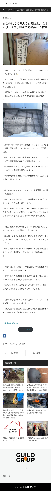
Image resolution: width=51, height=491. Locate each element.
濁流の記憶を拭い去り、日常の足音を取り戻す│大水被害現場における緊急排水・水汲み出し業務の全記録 (13, 414)
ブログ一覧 (25, 329)
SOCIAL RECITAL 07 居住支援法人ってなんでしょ (13, 439)
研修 (23, 344)
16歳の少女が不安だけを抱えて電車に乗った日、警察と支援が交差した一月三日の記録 (37, 387)
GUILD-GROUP (10, 3)
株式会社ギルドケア (12, 323)
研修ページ (6, 476)
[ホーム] (3, 8)
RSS (25, 467)
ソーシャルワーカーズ (13, 344)
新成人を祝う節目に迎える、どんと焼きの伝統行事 (37, 411)
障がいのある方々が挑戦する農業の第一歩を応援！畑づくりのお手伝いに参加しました (13, 387)
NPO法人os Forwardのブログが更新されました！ (37, 439)
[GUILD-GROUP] (25, 460)
